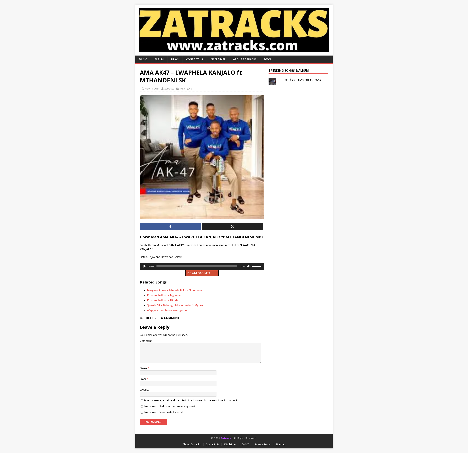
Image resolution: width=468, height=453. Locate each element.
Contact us (194, 59)
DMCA (268, 59)
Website (144, 389)
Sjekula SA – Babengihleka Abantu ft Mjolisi (175, 305)
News (175, 59)
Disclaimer (218, 59)
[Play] (144, 266)
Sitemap (280, 444)
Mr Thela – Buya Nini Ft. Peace (302, 79)
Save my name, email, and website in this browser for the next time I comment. (191, 400)
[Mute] (249, 266)
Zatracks (169, 88)
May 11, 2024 (152, 88)
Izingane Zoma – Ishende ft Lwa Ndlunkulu (174, 290)
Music (143, 59)
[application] (202, 266)
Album (159, 59)
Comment (146, 340)
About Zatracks (244, 59)
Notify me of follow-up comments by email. (170, 406)
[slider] (257, 266)
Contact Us (212, 444)
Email (143, 379)
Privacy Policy (262, 444)
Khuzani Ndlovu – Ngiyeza (164, 295)
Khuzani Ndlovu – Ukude (162, 300)
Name (144, 368)
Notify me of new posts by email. (164, 412)
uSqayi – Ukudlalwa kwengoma (167, 310)
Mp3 (182, 88)
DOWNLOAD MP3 (198, 273)
